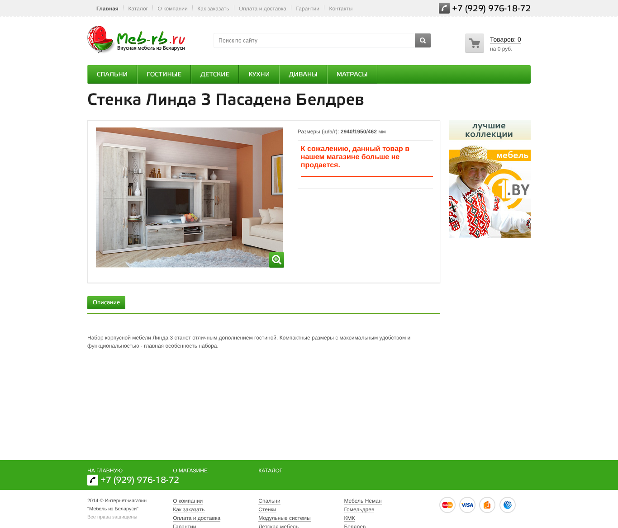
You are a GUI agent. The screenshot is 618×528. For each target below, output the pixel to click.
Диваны (303, 75)
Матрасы (352, 75)
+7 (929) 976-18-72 (491, 9)
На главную (105, 470)
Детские (214, 75)
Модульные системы (284, 518)
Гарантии (307, 8)
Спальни (112, 75)
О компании (173, 8)
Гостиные (164, 75)
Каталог (138, 8)
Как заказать (213, 8)
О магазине (190, 470)
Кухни (259, 75)
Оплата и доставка (262, 8)
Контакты (340, 8)
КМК (349, 518)
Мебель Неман (362, 501)
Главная (107, 8)
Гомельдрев (359, 509)
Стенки (267, 509)
